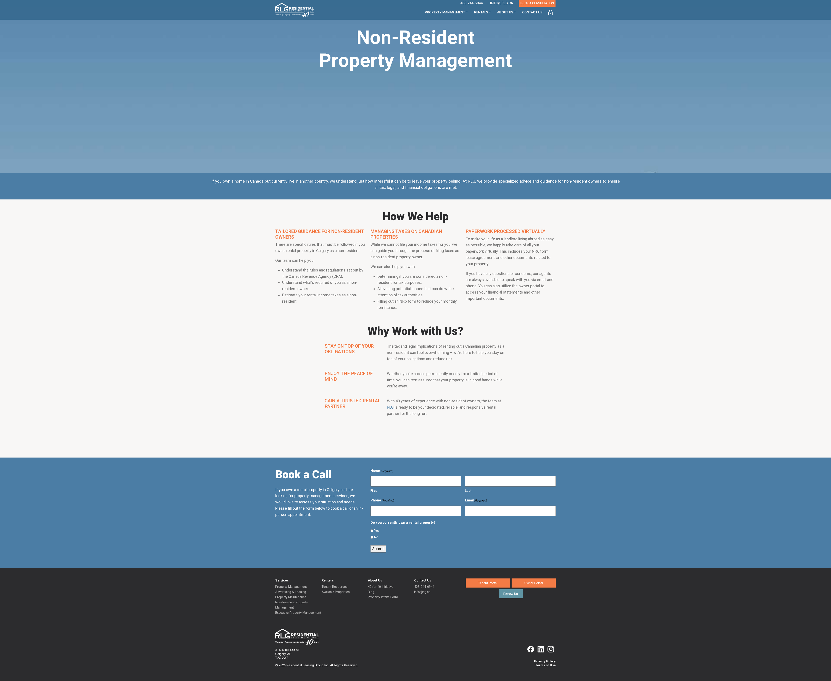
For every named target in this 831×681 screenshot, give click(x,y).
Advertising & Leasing (290, 592)
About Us (505, 12)
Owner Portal (533, 583)
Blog (371, 592)
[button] (551, 12)
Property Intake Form (383, 597)
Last (468, 491)
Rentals (481, 12)
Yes (377, 531)
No (376, 537)
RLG (390, 407)
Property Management (445, 12)
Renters (328, 580)
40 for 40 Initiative (380, 587)
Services (282, 580)
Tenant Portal (487, 583)
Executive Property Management (298, 613)
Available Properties (336, 592)
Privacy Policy (545, 661)
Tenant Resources (335, 587)
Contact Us (532, 12)
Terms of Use (545, 665)
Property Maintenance (290, 597)
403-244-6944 (424, 587)
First (373, 491)
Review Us (510, 594)
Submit (378, 548)
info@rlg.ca (422, 592)
